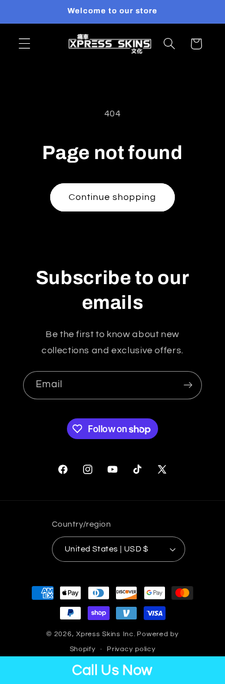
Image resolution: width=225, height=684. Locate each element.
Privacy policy (131, 649)
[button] (24, 44)
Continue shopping (113, 197)
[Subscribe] (188, 385)
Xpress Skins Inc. (106, 634)
